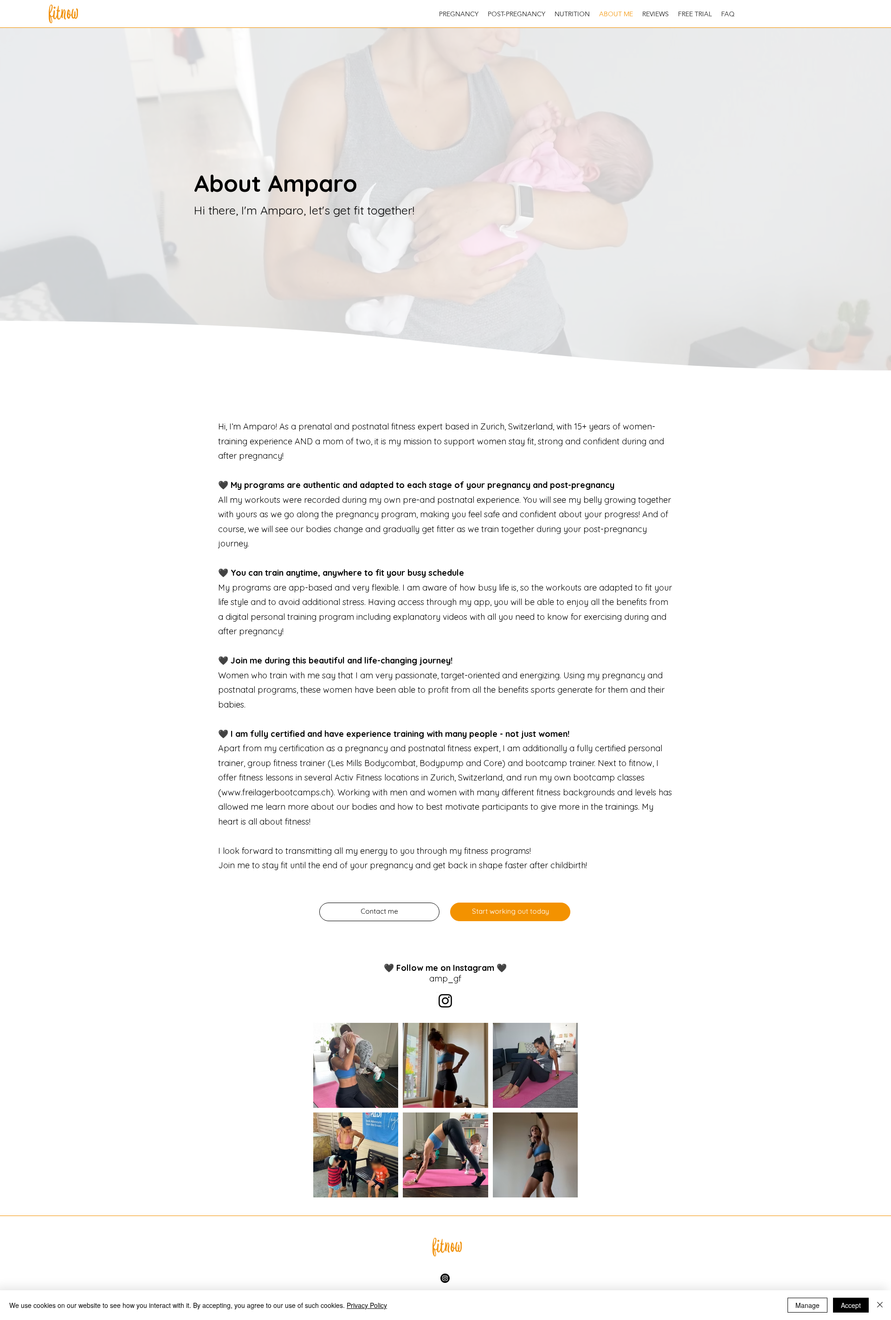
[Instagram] (445, 1001)
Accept (851, 1305)
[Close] (879, 1305)
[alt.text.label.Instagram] (445, 1278)
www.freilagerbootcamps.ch (275, 792)
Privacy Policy (367, 1305)
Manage (807, 1305)
